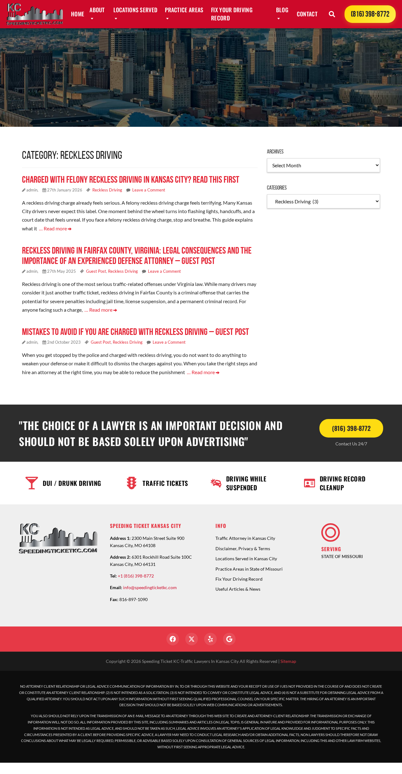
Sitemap (288, 661)
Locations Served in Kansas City (246, 558)
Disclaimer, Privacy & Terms (242, 548)
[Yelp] (210, 639)
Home (77, 14)
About (97, 10)
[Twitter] (191, 639)
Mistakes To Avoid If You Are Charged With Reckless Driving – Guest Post (135, 331)
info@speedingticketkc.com (150, 587)
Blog (282, 10)
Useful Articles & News (237, 589)
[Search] (332, 14)
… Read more (53, 228)
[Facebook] (172, 639)
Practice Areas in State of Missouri (249, 569)
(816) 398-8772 (370, 14)
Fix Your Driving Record (232, 14)
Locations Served (135, 10)
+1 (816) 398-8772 (136, 575)
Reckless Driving (107, 189)
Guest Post (96, 271)
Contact (307, 14)
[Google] (229, 639)
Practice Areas (184, 10)
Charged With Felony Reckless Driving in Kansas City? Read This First (130, 179)
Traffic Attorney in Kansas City (245, 538)
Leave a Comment (148, 189)
